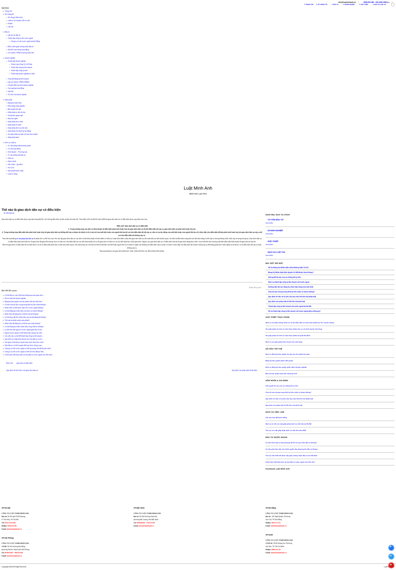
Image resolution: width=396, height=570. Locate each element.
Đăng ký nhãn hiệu (15, 103)
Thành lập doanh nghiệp (17, 61)
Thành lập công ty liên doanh (21, 67)
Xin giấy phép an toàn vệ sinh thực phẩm (23, 134)
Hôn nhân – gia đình (15, 164)
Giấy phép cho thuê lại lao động (19, 131)
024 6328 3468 (381, 2)
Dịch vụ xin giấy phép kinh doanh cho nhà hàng (284, 342)
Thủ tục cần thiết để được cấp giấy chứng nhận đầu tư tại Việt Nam (291, 455)
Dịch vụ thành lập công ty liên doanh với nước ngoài (288, 282)
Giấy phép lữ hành (14, 125)
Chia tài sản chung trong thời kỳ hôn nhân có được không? (291, 292)
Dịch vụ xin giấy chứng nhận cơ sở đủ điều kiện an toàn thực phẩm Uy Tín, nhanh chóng (300, 322)
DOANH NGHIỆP (275, 230)
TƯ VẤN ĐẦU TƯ (275, 220)
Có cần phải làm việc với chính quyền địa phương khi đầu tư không (291, 449)
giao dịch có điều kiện (24, 363)
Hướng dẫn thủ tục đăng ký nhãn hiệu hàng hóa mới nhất (290, 287)
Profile (10, 23)
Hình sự (11, 158)
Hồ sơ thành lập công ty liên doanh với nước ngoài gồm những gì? (294, 311)
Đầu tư (7, 32)
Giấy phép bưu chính (15, 121)
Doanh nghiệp (10, 58)
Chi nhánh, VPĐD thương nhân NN (21, 53)
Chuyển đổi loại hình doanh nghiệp (20, 85)
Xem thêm (269, 223)
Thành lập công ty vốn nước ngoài (20, 38)
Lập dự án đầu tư (14, 35)
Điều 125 (9, 363)
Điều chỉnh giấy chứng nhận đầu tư (21, 46)
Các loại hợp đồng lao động (276, 417)
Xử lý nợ (11, 167)
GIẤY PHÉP (273, 241)
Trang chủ (8, 11)
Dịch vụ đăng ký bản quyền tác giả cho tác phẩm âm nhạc (288, 354)
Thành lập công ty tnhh (19, 70)
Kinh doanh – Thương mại (17, 152)
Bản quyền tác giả (14, 109)
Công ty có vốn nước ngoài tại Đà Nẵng (25, 41)
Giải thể (10, 91)
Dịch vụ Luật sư (10, 142)
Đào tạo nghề (13, 118)
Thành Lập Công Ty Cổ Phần (21, 64)
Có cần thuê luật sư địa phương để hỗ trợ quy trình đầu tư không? (291, 442)
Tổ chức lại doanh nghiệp (17, 94)
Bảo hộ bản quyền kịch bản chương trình (281, 373)
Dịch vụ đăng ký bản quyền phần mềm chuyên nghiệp (286, 367)
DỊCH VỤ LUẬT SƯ (276, 252)
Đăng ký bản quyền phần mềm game (279, 361)
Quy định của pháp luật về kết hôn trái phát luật (286, 301)
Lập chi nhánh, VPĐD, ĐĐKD (18, 82)
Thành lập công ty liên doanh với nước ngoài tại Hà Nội (289, 306)
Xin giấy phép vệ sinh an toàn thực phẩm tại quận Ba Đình (288, 335)
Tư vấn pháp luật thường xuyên (19, 146)
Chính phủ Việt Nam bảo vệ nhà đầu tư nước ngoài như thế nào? (290, 462)
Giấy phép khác (13, 137)
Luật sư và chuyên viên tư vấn (19, 20)
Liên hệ (10, 27)
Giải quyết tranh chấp (15, 171)
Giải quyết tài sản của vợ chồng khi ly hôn (284, 277)
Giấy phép (8, 100)
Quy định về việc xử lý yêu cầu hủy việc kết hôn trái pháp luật (292, 296)
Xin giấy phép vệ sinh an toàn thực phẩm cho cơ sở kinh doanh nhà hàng (294, 329)
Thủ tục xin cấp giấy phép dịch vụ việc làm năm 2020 (286, 430)
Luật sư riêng (12, 174)
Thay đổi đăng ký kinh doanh (18, 79)
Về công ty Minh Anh (15, 17)
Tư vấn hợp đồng (14, 149)
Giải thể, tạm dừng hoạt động (18, 50)
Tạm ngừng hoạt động (16, 88)
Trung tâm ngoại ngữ (15, 115)
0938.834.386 (369, 2)
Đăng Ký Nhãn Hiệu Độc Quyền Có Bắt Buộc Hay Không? (291, 272)
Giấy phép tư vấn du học (17, 112)
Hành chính (12, 161)
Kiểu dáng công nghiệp (16, 106)
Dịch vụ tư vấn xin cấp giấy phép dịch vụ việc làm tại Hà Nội (289, 424)
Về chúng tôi (9, 14)
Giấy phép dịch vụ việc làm (17, 128)
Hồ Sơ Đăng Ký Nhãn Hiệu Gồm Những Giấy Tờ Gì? (288, 267)
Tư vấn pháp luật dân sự (17, 155)
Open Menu (5, 8)
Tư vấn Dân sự (9, 213)
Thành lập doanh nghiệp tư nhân (23, 74)
